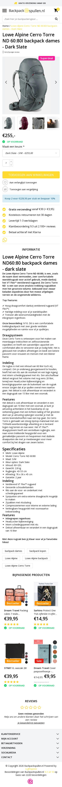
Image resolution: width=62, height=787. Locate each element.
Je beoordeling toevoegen (31, 722)
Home (5, 25)
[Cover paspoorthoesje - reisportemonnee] (46, 652)
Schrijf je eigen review (11, 52)
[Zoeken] (56, 19)
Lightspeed (31, 768)
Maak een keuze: (13, 146)
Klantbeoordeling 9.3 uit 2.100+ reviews (32, 226)
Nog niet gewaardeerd (41, 682)
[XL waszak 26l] (16, 652)
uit (49, 771)
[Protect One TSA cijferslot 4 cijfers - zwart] (46, 594)
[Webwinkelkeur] (30, 781)
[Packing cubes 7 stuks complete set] (16, 594)
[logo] (34, 10)
